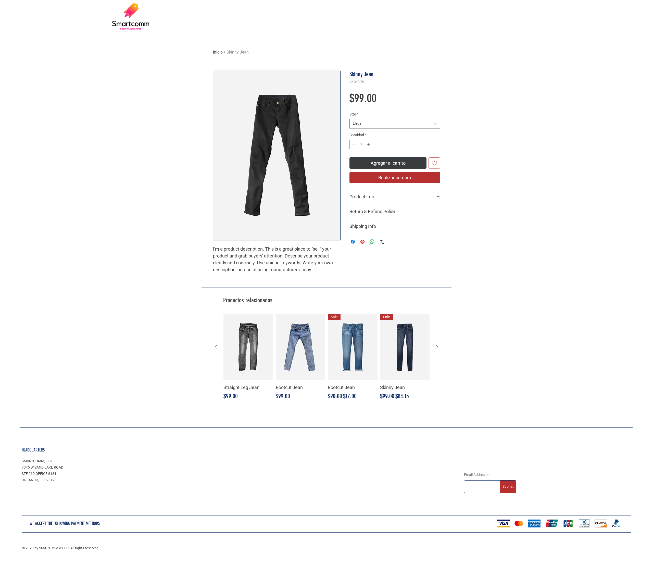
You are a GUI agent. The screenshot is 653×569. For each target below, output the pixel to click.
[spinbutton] (361, 144)
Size (353, 114)
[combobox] (394, 123)
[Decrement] (353, 144)
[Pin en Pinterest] (362, 242)
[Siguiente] (437, 347)
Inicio (218, 52)
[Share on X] (382, 242)
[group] (326, 357)
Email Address (475, 474)
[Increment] (369, 144)
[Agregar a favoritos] (434, 163)
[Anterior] (216, 347)
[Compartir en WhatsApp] (372, 242)
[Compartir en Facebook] (353, 242)
